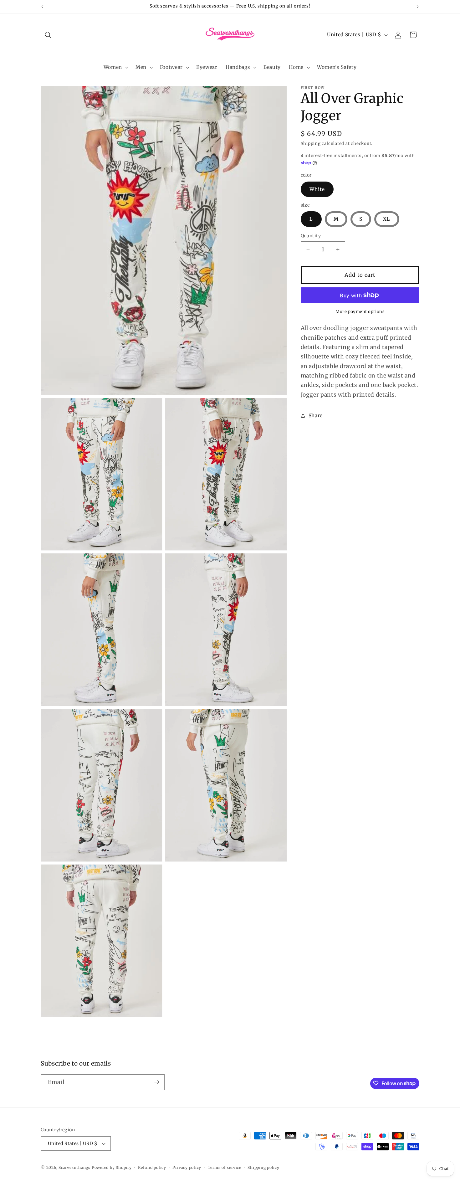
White (317, 189)
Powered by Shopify (112, 1167)
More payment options (359, 311)
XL (386, 219)
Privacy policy (186, 1167)
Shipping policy (263, 1167)
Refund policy (152, 1167)
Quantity (311, 236)
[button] (48, 34)
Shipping (311, 143)
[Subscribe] (156, 1082)
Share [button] (316, 415)
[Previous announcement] (42, 6)
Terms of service (224, 1167)
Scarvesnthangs (74, 1167)
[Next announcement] (418, 6)
